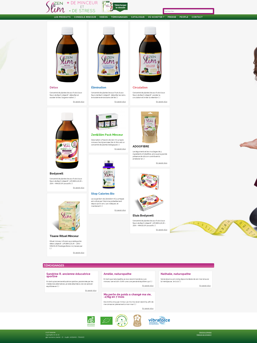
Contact (197, 17)
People (184, 17)
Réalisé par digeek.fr (204, 335)
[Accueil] (72, 13)
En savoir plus (78, 102)
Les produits (62, 17)
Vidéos (103, 17)
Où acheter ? (156, 17)
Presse (172, 17)
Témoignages (119, 17)
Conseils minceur (85, 17)
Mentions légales (205, 332)
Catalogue (138, 17)
